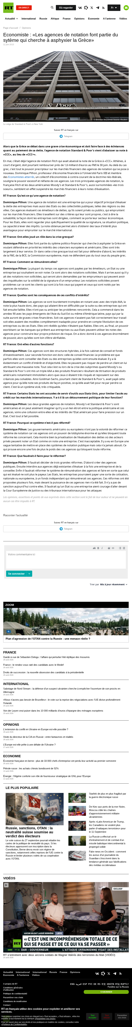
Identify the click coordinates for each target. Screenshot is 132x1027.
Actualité (10, 18)
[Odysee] (86, 7)
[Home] (8, 8)
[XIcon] (91, 7)
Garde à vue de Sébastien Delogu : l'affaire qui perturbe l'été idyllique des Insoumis (46, 657)
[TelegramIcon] (97, 7)
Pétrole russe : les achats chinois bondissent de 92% (31, 768)
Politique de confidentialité (15, 994)
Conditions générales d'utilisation (13, 989)
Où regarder (66, 7)
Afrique (55, 18)
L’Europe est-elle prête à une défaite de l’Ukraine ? (29, 744)
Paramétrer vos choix (13, 997)
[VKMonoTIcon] (80, 7)
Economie (93, 18)
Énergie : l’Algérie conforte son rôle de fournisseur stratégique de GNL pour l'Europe (47, 776)
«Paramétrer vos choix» (45, 1019)
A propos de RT (10, 984)
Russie (43, 18)
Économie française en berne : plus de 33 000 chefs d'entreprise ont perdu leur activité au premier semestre (59, 760)
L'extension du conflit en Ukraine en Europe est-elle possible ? (35, 729)
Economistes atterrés (21, 177)
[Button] (126, 7)
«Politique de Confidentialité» (14, 1024)
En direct (24, 8)
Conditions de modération (15, 1001)
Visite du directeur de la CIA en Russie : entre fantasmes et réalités (38, 737)
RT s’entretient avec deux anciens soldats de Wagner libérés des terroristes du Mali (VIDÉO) (59, 955)
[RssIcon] (103, 7)
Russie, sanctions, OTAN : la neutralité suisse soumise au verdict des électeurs (29, 832)
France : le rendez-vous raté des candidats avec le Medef (33, 664)
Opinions (79, 18)
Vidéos (123, 18)
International (29, 18)
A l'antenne (109, 18)
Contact (6, 1005)
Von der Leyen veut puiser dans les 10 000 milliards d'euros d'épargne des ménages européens (53, 710)
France (67, 18)
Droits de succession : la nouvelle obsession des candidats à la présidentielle (43, 672)
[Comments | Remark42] (66, 567)
